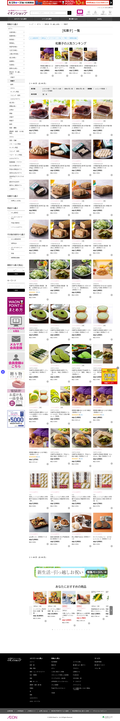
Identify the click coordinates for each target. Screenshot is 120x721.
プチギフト (76, 668)
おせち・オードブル (35, 701)
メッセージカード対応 (16, 217)
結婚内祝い (12, 36)
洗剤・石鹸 (12, 140)
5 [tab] (62, 629)
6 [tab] (64, 629)
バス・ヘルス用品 (15, 144)
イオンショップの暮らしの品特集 (60, 675)
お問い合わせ (43, 711)
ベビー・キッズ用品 (15, 155)
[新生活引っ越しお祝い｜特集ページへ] (71, 572)
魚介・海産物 (33, 675)
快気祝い (12, 39)
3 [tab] (57, 629)
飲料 (11, 84)
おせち (99, 19)
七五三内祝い (13, 50)
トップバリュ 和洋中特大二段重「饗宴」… (39, 611)
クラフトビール (77, 684)
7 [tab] (67, 629)
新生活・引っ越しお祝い (52, 24)
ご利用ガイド (31, 711)
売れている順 (57, 88)
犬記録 (53, 692)
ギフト (39, 24)
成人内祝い (12, 57)
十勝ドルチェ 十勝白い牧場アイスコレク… (68, 615)
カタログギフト (15, 99)
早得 (65, 38)
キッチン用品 (14, 91)
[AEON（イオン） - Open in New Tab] (12, 717)
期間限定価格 (73, 38)
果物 (10, 113)
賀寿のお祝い (13, 68)
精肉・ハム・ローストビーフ (37, 671)
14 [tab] (84, 629)
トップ (31, 24)
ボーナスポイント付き (55, 38)
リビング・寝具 (15, 95)
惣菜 (31, 678)
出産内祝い (12, 32)
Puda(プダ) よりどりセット (58, 688)
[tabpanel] (40, 606)
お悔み (11, 109)
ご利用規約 (20, 711)
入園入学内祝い (14, 54)
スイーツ (32, 661)
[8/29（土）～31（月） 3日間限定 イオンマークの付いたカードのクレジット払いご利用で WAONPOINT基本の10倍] (60, 2)
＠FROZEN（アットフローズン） (60, 681)
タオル (12, 88)
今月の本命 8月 (77, 678)
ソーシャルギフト (16, 227)
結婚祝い (12, 61)
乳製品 (31, 688)
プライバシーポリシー (100, 711)
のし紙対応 (14, 212)
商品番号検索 (98, 661)
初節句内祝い (13, 46)
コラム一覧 (97, 668)
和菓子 (66, 24)
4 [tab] (59, 629)
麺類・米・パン (34, 681)
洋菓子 (12, 77)
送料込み (43, 38)
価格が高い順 (80, 88)
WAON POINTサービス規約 (60, 711)
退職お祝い (12, 106)
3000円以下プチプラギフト (16, 177)
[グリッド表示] (43, 94)
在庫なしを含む (16, 200)
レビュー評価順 (47, 91)
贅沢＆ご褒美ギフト (15, 185)
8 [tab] (69, 629)
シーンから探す (47, 19)
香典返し (12, 43)
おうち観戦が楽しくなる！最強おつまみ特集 (81, 689)
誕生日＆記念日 (14, 181)
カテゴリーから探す (20, 19)
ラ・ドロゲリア (77, 681)
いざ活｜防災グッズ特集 (57, 671)
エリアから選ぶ (77, 661)
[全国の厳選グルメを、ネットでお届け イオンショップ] (17, 12)
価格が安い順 (68, 88)
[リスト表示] (46, 94)
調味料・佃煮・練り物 (35, 684)
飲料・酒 (32, 665)
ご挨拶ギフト (13, 189)
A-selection (76, 675)
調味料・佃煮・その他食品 (16, 132)
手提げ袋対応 (15, 223)
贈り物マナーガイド (100, 665)
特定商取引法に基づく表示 (80, 711)
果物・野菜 (32, 668)
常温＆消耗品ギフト (15, 169)
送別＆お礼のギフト (15, 173)
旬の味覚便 (54, 661)
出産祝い (12, 65)
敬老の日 (53, 665)
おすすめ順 (45, 88)
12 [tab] (79, 629)
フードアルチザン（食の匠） (58, 678)
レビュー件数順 (100, 88)
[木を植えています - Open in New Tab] (107, 717)
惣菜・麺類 (12, 128)
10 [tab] (74, 629)
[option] (43, 94)
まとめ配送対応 (34, 38)
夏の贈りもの (73, 19)
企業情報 (10, 711)
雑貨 (31, 694)
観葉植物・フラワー (15, 162)
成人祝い (12, 102)
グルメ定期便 (54, 684)
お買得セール (76, 671)
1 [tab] (52, 629)
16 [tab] (89, 629)
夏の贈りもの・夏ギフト (79, 665)
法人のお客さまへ (15, 165)
